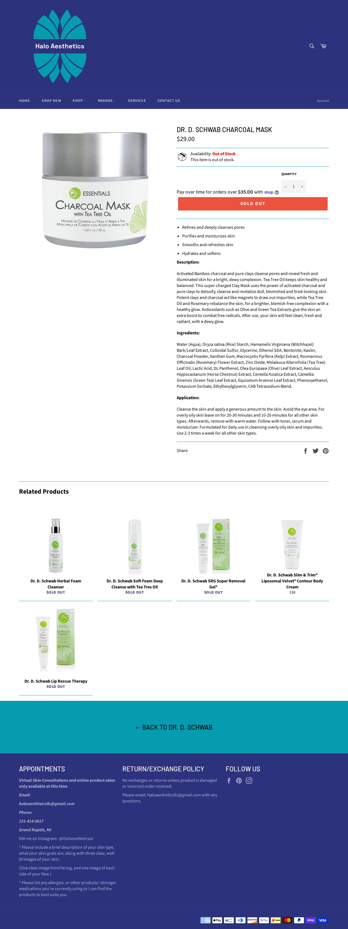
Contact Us (168, 100)
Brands (106, 100)
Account (323, 100)
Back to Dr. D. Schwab (177, 727)
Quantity (288, 174)
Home (24, 100)
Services (137, 100)
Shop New (51, 100)
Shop (78, 100)
